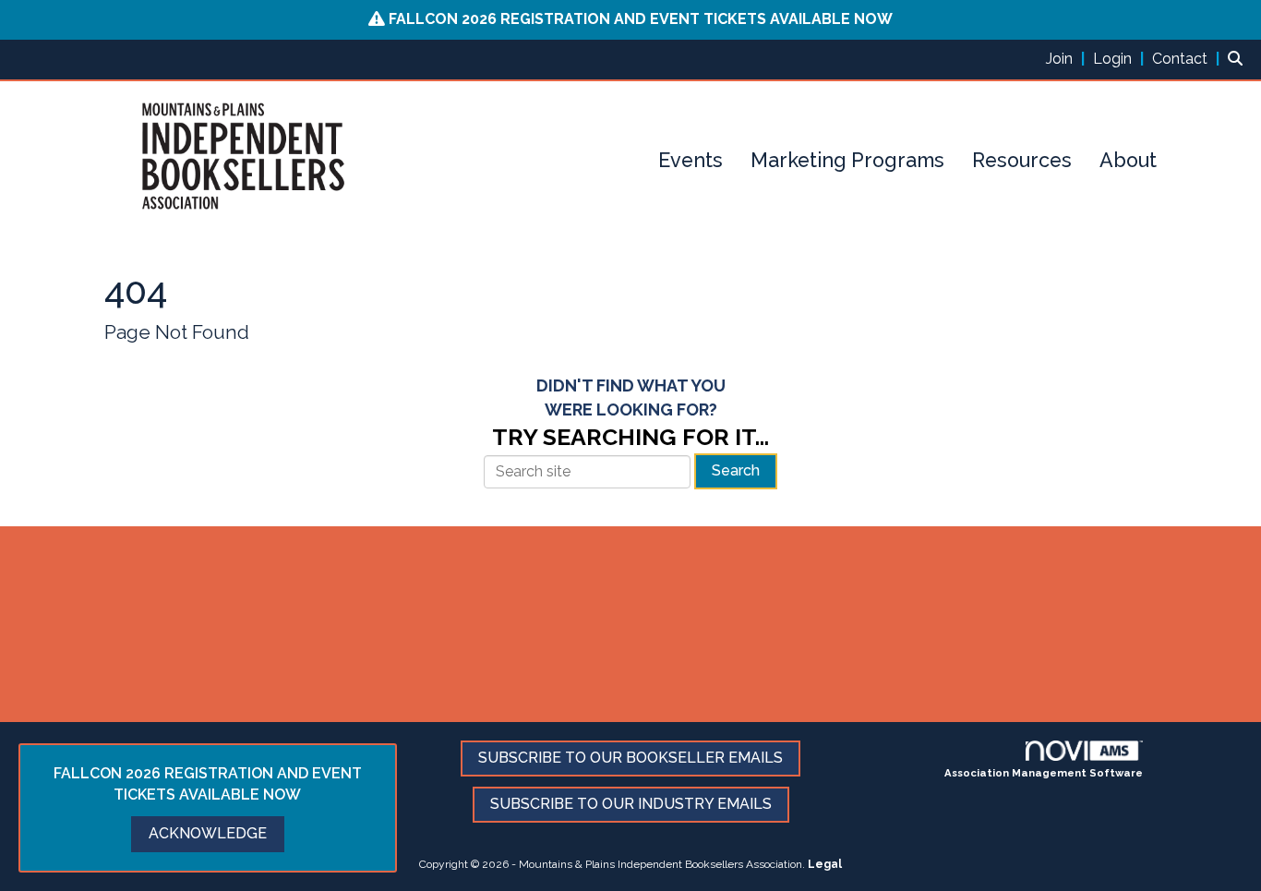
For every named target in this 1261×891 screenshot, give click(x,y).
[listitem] (1067, 58)
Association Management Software (1043, 772)
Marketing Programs (847, 160)
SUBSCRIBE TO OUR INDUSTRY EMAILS (631, 804)
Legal (825, 864)
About (1128, 160)
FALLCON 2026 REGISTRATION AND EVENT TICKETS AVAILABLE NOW (641, 19)
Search (736, 470)
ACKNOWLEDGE (208, 833)
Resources (1022, 160)
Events (690, 160)
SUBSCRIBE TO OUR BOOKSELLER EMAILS (630, 757)
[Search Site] (1237, 58)
